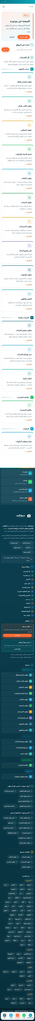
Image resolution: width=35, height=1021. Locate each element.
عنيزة (29, 889)
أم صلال (5, 971)
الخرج (21, 885)
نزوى (6, 998)
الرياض (29, 885)
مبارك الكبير (11, 958)
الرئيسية (11, 37)
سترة (8, 989)
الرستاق (13, 1003)
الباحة (22, 927)
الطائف (17, 897)
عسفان (7, 902)
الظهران (14, 910)
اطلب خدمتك (24, 37)
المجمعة (13, 889)
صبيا (15, 927)
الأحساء (20, 914)
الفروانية (10, 954)
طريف (21, 944)
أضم (13, 906)
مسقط (29, 998)
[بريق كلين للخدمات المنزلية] (31, 7)
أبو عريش (10, 932)
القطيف (29, 914)
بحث (4, 49)
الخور (29, 976)
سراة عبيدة (17, 936)
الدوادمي (28, 893)
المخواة (20, 932)
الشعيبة (29, 906)
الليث (22, 902)
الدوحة (29, 971)
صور (29, 1003)
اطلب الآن (17, 635)
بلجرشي (29, 932)
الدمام (29, 910)
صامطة (7, 927)
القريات (7, 940)
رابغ (30, 902)
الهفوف (12, 914)
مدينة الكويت (27, 954)
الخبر (21, 910)
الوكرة (13, 971)
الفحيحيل (19, 962)
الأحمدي (20, 958)
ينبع (9, 897)
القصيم (13, 885)
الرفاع (12, 985)
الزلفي (21, 889)
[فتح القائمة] (3, 7)
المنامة (29, 985)
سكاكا (14, 940)
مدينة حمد (17, 989)
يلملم (6, 906)
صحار (14, 998)
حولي (18, 954)
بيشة (29, 927)
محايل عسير (27, 936)
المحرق (21, 985)
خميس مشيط (27, 923)
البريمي (22, 1003)
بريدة (5, 885)
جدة (21, 893)
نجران (9, 923)
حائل (29, 940)
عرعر (22, 940)
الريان (21, 971)
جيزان (17, 923)
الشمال (21, 976)
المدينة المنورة (27, 897)
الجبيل (5, 910)
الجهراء (29, 958)
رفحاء (29, 944)
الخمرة (20, 906)
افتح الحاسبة (17, 649)
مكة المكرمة (12, 893)
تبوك (8, 936)
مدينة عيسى (27, 989)
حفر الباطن (28, 919)
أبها (10, 919)
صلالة (21, 998)
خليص (15, 902)
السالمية (28, 962)
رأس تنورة (17, 919)
